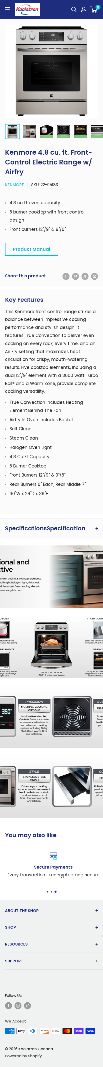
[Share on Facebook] (66, 276)
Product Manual (31, 249)
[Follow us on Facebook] (8, 1005)
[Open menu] (7, 9)
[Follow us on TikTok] (27, 1005)
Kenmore (14, 185)
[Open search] (74, 9)
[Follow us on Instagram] (18, 1005)
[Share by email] (94, 276)
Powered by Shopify (23, 1055)
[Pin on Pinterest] (75, 276)
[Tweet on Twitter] (85, 276)
